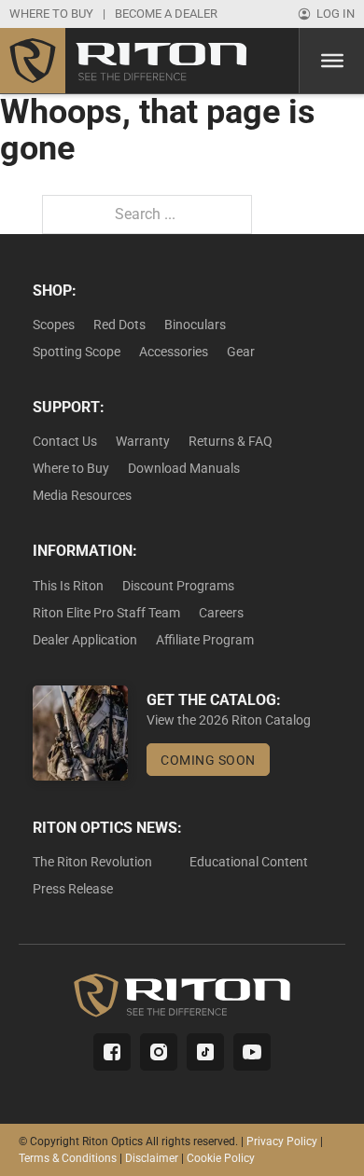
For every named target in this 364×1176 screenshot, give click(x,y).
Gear (241, 351)
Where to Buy (71, 468)
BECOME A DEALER (166, 14)
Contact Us (65, 441)
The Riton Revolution (92, 861)
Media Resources (82, 495)
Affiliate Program (205, 639)
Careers (221, 612)
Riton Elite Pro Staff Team (106, 612)
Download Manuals (184, 468)
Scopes (54, 324)
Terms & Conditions (68, 1158)
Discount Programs (178, 585)
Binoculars (195, 324)
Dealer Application (85, 639)
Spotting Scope (76, 351)
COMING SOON (208, 760)
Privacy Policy (281, 1141)
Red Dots (119, 324)
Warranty (143, 441)
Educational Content (248, 861)
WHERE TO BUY (51, 14)
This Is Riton (68, 585)
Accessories (173, 351)
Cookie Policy (221, 1158)
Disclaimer (151, 1158)
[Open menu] (332, 60)
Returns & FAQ (231, 441)
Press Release (73, 888)
